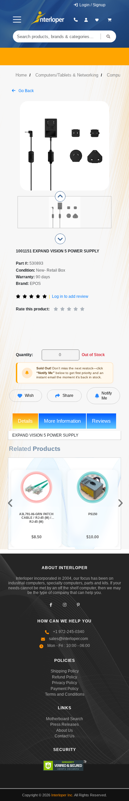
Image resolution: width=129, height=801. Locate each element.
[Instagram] (64, 605)
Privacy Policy (64, 682)
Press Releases (64, 724)
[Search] (108, 36)
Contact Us (64, 736)
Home (21, 75)
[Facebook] (51, 605)
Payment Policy (64, 688)
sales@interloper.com (68, 638)
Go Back (26, 90)
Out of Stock (93, 354)
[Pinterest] (78, 605)
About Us (64, 730)
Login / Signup (92, 5)
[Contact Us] (75, 20)
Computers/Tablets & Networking (66, 75)
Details (25, 421)
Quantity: (24, 354)
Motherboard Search (64, 719)
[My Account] (86, 20)
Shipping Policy (65, 671)
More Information (62, 421)
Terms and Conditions (64, 694)
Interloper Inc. (62, 795)
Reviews (101, 421)
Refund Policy (64, 677)
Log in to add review (70, 296)
